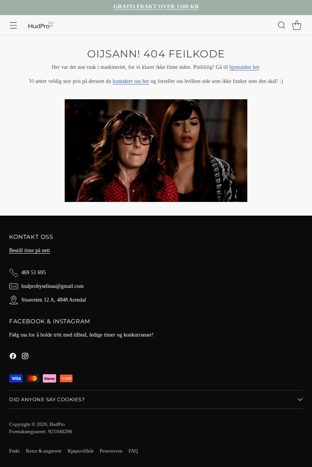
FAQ (133, 451)
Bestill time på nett (29, 250)
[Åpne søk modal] (281, 25)
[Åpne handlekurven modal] (296, 25)
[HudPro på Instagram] (25, 357)
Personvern (111, 451)
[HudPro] (41, 25)
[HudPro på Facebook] (13, 357)
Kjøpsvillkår (81, 451)
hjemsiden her (244, 67)
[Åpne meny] (13, 25)
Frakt (14, 451)
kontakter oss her (131, 81)
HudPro (57, 424)
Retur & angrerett (44, 451)
